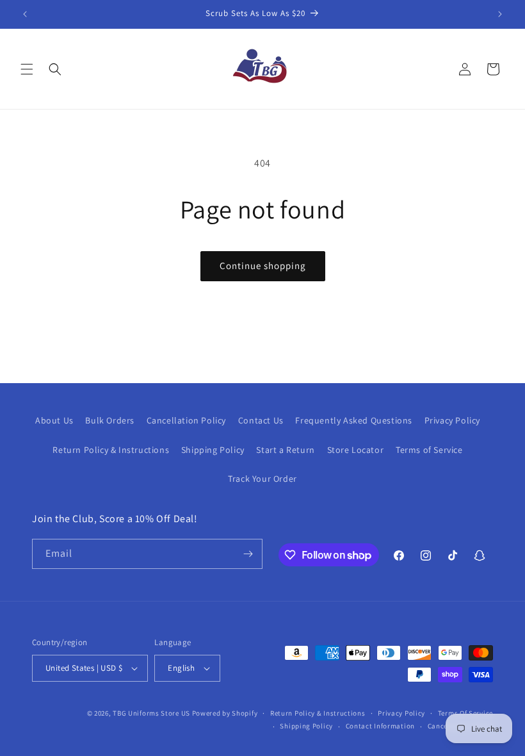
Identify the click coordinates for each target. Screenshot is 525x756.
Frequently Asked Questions (353, 420)
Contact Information (380, 725)
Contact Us (261, 420)
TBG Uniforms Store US (151, 713)
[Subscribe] (248, 554)
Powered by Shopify (225, 713)
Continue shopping (263, 265)
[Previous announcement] (25, 14)
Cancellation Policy (186, 420)
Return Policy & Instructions (110, 450)
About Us (54, 420)
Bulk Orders (109, 420)
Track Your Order (262, 478)
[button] (27, 69)
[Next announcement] (500, 14)
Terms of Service (429, 450)
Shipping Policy (213, 450)
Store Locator (355, 450)
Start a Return (285, 450)
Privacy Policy (452, 420)
